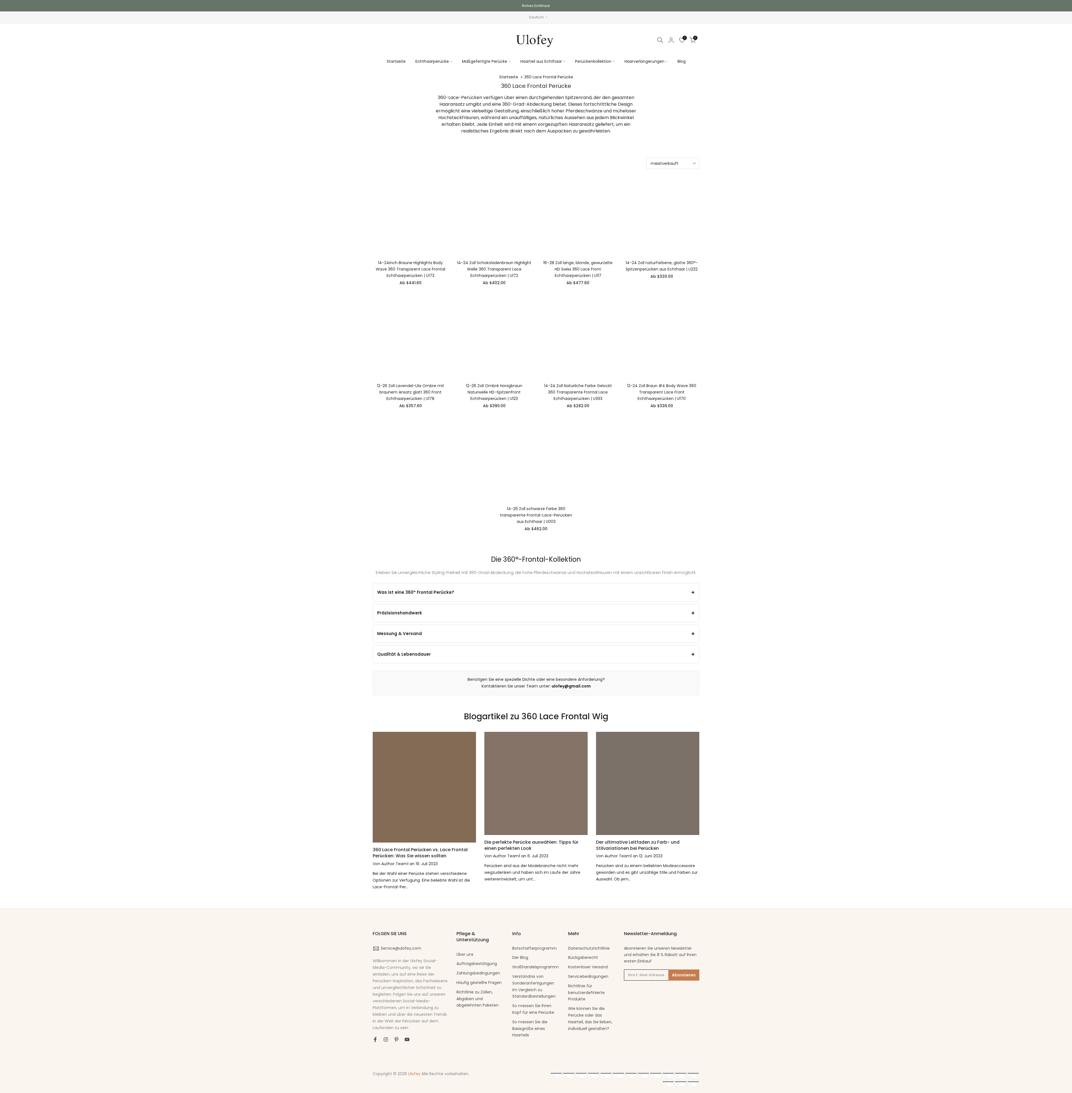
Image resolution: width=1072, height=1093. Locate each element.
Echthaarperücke (432, 61)
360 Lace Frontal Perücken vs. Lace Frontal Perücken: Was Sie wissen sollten (420, 852)
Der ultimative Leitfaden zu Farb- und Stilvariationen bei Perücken (637, 845)
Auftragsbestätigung (476, 963)
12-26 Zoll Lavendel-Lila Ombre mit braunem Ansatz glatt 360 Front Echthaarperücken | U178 (410, 392)
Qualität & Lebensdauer (404, 654)
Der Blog (520, 957)
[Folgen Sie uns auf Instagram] (385, 1039)
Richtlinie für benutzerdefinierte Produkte (586, 992)
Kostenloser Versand (588, 967)
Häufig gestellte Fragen (479, 982)
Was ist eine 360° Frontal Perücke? (415, 592)
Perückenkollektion (593, 61)
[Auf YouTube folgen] (407, 1039)
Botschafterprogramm (534, 948)
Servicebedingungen (588, 976)
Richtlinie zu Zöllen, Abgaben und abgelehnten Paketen (477, 998)
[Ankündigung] (536, 6)
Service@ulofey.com (401, 948)
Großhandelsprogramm (535, 967)
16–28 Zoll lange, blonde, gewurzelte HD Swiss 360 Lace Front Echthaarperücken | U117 (577, 269)
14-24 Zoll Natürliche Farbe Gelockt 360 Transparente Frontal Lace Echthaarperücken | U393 (578, 392)
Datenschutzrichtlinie (589, 948)
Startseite (396, 61)
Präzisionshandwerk (399, 613)
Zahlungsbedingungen (478, 973)
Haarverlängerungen (644, 61)
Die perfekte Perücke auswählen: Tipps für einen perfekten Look (531, 845)
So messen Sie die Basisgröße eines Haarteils (529, 1028)
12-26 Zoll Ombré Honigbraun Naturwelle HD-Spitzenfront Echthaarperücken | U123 (494, 392)
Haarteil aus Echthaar (541, 61)
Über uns (464, 954)
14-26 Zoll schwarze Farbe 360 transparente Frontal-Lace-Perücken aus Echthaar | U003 (536, 515)
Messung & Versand (399, 633)
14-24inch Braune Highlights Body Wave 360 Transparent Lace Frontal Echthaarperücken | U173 (410, 269)
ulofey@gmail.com (571, 686)
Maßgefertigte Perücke (484, 61)
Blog (682, 61)
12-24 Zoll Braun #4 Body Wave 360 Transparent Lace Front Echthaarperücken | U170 (661, 392)
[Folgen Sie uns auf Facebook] (375, 1039)
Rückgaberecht (583, 957)
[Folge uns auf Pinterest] (396, 1039)
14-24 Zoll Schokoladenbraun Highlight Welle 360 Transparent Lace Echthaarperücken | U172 (494, 269)
